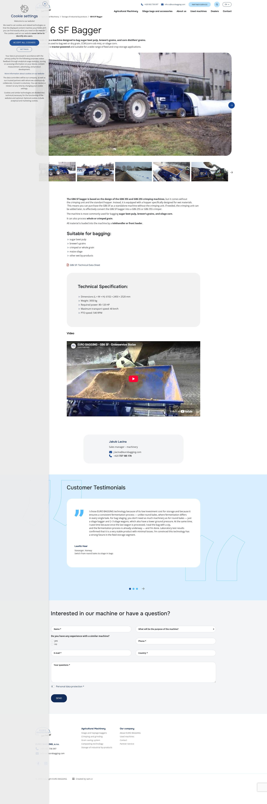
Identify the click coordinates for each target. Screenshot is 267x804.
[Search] (217, 4)
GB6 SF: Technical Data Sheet (85, 265)
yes (56, 640)
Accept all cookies (24, 42)
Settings (24, 49)
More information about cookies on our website (24, 73)
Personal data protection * (70, 686)
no (55, 644)
